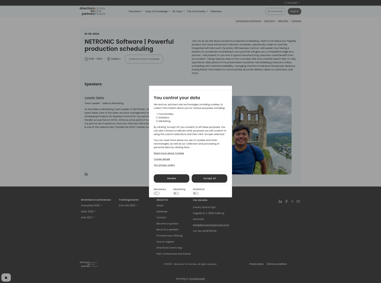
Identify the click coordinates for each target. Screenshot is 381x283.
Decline (171, 178)
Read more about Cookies (169, 153)
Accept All (209, 178)
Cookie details (162, 159)
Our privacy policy (164, 165)
